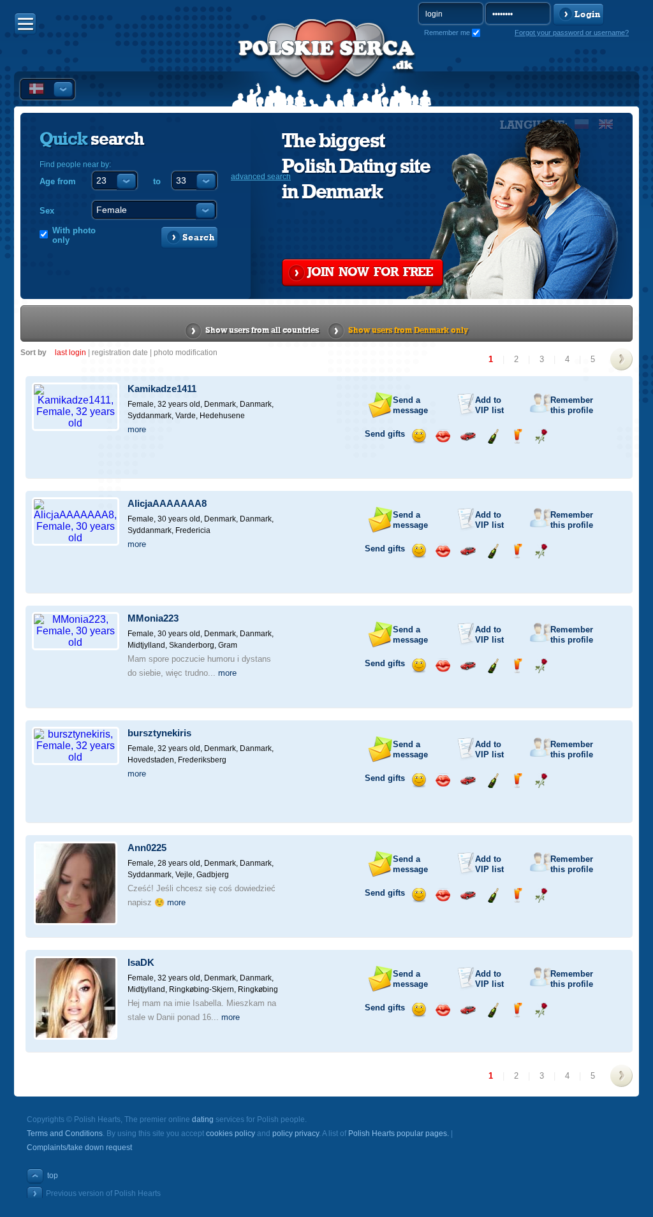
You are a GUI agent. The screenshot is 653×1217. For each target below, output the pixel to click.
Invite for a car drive (468, 436)
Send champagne (492, 436)
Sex (47, 210)
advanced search (261, 176)
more (137, 429)
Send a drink (517, 436)
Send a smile (418, 436)
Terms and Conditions (65, 1133)
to (157, 181)
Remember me (447, 32)
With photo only (74, 235)
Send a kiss (443, 436)
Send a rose (541, 436)
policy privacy (295, 1133)
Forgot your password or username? (572, 32)
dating (203, 1119)
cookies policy (230, 1133)
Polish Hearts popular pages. (398, 1133)
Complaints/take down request (79, 1147)
